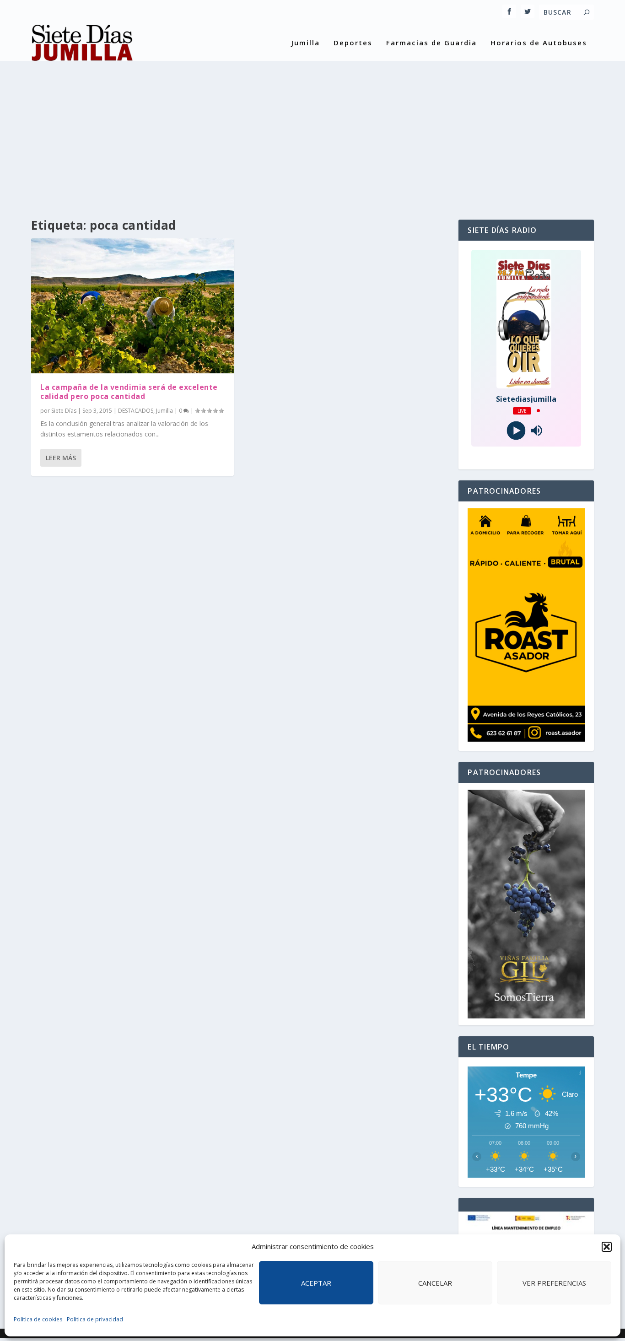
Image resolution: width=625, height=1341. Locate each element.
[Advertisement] (312, 133)
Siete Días (63, 411)
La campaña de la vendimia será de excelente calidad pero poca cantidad (129, 392)
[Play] (516, 430)
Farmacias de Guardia (431, 43)
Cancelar (435, 1282)
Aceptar (316, 1282)
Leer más (61, 457)
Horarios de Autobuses (538, 43)
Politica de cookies (38, 1319)
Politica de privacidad (95, 1319)
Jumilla (305, 43)
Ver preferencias (554, 1282)
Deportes (353, 43)
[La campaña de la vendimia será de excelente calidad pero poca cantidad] (132, 305)
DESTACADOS (135, 411)
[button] (606, 1246)
